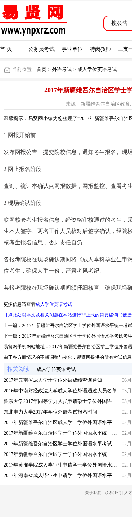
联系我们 (113, 492)
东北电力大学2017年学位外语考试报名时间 (50, 412)
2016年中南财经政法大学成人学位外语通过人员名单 (60, 390)
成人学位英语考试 (97, 69)
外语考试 (62, 69)
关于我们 (93, 492)
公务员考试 (41, 49)
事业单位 (72, 49)
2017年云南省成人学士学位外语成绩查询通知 (53, 380)
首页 (41, 69)
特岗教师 (100, 49)
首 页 (6, 49)
